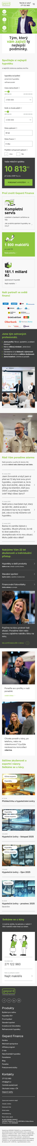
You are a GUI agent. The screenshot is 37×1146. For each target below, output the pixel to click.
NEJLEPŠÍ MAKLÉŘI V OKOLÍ (13, 643)
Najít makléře (10, 283)
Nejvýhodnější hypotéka (11, 1054)
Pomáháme (6, 1057)
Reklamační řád (6, 1107)
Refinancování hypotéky (11, 1029)
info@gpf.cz (6, 1082)
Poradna (5, 1064)
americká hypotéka (12, 79)
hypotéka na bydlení (12, 76)
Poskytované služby (9, 1067)
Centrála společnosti (10, 1085)
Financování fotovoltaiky (13, 584)
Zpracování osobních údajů (10, 1100)
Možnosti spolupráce (10, 1044)
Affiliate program (8, 1047)
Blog (3, 1061)
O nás (4, 1050)
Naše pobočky (10, 253)
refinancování (10, 82)
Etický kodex (5, 1110)
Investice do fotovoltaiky (11, 1026)
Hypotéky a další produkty (14, 563)
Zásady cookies (6, 1104)
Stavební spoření (10, 574)
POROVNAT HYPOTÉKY (17, 182)
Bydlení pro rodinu (9, 1012)
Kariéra (5, 1040)
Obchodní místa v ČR (10, 1088)
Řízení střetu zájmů (7, 1117)
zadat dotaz (9, 695)
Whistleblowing (6, 1113)
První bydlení (7, 1019)
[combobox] (17, 133)
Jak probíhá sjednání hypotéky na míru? (17, 224)
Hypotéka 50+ (7, 1016)
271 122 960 (25, 5)
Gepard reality (7, 1092)
